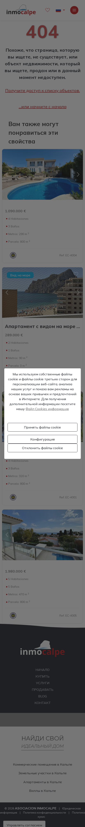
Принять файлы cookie (42, 427)
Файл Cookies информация (47, 409)
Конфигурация (42, 439)
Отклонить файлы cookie (42, 448)
